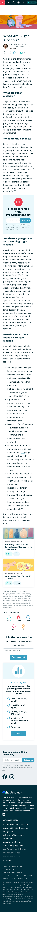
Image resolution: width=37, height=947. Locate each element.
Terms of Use (13, 229)
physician (23, 514)
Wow (12, 627)
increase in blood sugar (17, 172)
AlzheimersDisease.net (13, 835)
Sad (27, 618)
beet (23, 452)
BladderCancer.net (11, 853)
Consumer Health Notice (12, 872)
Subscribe (32, 2)
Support (17, 618)
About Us (6, 866)
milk (16, 484)
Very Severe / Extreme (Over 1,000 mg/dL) (20, 720)
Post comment (18, 657)
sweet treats (17, 188)
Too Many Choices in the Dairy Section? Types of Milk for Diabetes (18, 547)
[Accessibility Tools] (18, 2)
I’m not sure (16, 727)
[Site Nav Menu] (8, 2)
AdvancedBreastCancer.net (15, 824)
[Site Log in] (23, 2)
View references (11, 612)
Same (22, 627)
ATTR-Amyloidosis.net (12, 846)
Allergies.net (8, 831)
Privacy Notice (24, 227)
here (10, 607)
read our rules (18, 641)
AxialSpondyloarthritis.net (14, 849)
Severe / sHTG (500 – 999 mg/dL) (20, 713)
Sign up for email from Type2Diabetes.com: (18, 211)
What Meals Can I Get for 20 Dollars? (18, 577)
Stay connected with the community (14, 753)
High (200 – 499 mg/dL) (18, 706)
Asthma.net (7, 839)
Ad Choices (22, 878)
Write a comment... (13, 650)
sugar (9, 62)
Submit (18, 733)
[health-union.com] (12, 793)
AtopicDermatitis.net (12, 842)
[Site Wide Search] (13, 2)
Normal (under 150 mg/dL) (19, 700)
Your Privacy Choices (10, 875)
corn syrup (24, 396)
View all (8, 861)
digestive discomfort (13, 266)
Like (8, 618)
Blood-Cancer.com (11, 856)
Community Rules (9, 878)
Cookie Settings (27, 875)
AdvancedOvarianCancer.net (15, 828)
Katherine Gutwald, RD (18, 44)
